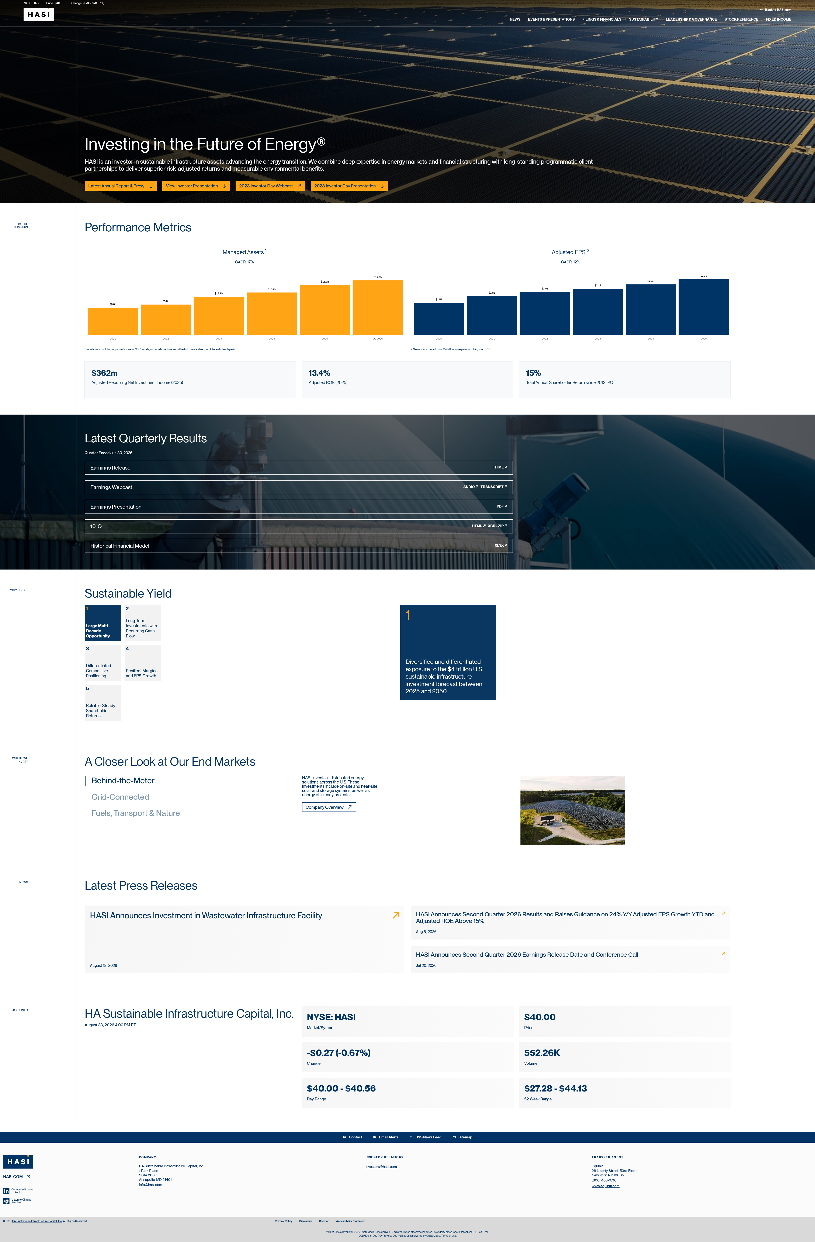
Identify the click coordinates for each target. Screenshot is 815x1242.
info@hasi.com (150, 1185)
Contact (352, 1137)
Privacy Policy (283, 1221)
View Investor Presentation (192, 185)
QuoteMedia (367, 1232)
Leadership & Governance (691, 19)
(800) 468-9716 (604, 1180)
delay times (445, 1232)
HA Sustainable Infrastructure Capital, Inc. (37, 1221)
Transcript (492, 487)
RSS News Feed (425, 1137)
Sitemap (462, 1137)
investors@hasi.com (381, 1167)
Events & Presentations (551, 19)
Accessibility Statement (350, 1221)
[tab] (103, 623)
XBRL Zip (496, 526)
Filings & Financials (601, 19)
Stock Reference (741, 19)
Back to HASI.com (775, 9)
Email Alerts (386, 1137)
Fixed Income (778, 19)
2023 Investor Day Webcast (266, 185)
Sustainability (643, 19)
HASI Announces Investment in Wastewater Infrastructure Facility (206, 915)
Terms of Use (448, 1235)
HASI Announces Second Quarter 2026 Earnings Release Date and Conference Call (527, 954)
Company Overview (325, 807)
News (515, 19)
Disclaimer (305, 1221)
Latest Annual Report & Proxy (116, 185)
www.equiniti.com (606, 1186)
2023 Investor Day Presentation (345, 185)
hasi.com (13, 1176)
